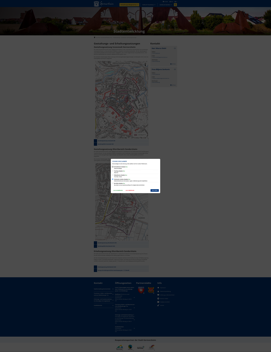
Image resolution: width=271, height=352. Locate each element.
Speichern (155, 190)
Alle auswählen (118, 190)
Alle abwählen (130, 190)
